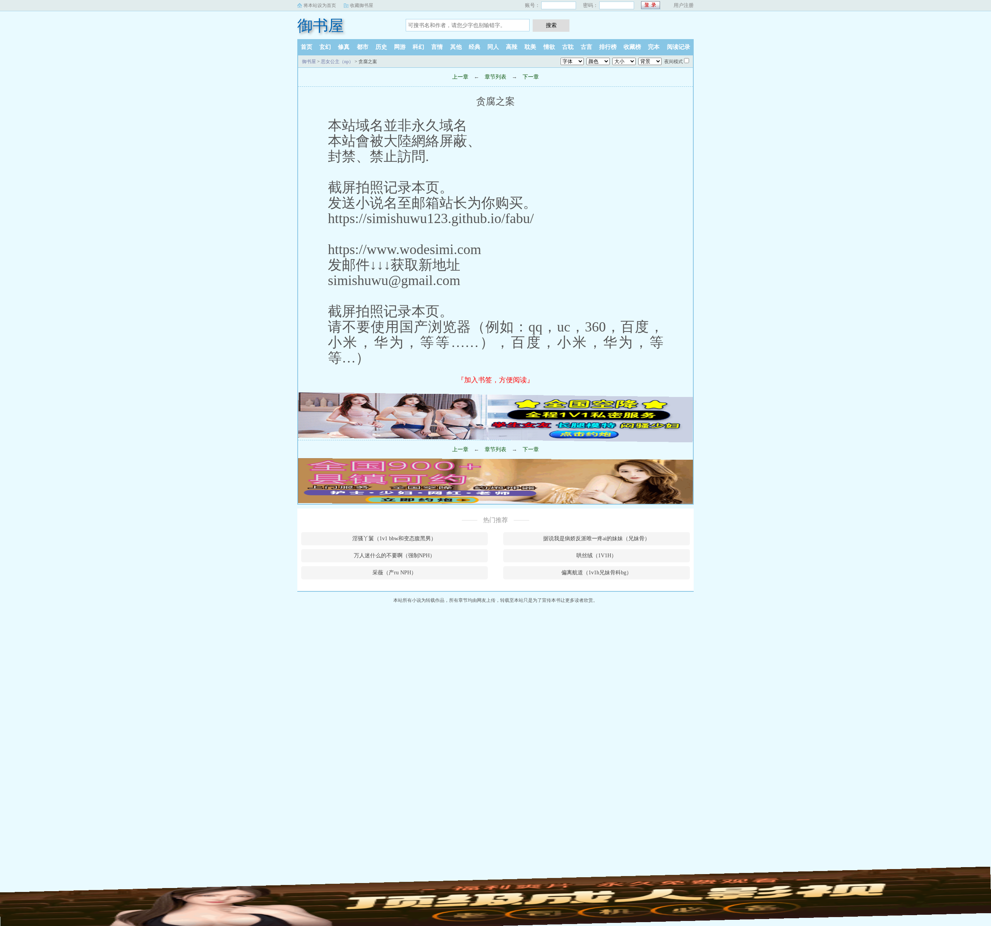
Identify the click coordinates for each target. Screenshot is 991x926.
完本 (654, 47)
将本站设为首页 (319, 5)
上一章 (460, 77)
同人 (493, 47)
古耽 (568, 47)
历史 (381, 47)
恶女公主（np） (337, 61)
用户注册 (684, 5)
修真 (344, 47)
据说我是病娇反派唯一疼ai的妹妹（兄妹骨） (596, 538)
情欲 (549, 47)
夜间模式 (673, 61)
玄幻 (325, 47)
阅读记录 (678, 47)
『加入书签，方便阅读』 (495, 380)
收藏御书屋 (361, 5)
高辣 (512, 47)
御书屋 (320, 25)
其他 (456, 47)
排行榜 (608, 47)
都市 (363, 47)
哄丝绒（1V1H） (596, 555)
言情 (437, 47)
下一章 (531, 77)
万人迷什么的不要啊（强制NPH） (394, 555)
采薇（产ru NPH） (394, 573)
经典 (474, 47)
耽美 (530, 47)
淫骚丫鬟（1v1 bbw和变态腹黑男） (394, 538)
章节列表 (495, 77)
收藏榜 (632, 47)
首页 (306, 47)
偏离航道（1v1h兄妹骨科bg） (596, 573)
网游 (400, 47)
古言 (586, 47)
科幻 (418, 47)
